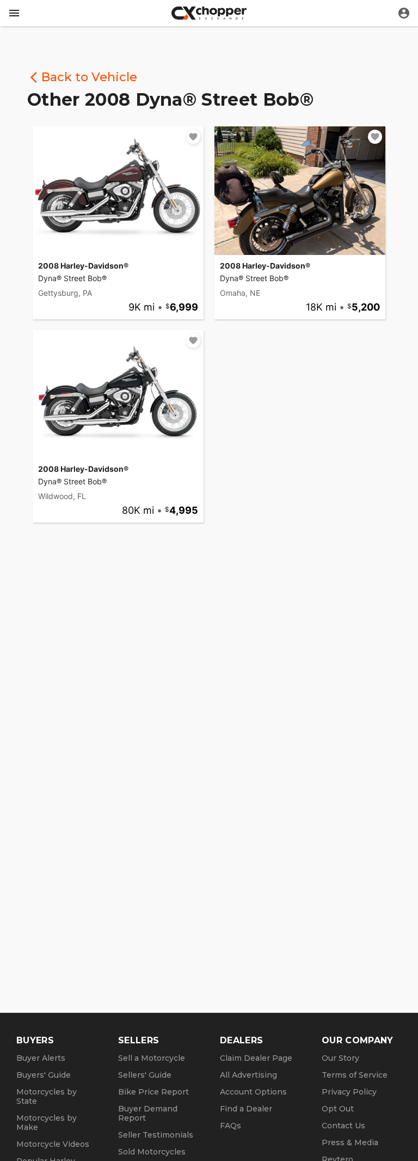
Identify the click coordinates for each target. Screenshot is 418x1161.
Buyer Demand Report (147, 1113)
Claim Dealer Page (256, 1058)
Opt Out (338, 1109)
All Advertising (248, 1075)
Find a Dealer (246, 1109)
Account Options (253, 1092)
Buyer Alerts (40, 1058)
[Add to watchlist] (193, 137)
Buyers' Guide (43, 1075)
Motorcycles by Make (46, 1122)
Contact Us (343, 1125)
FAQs (230, 1125)
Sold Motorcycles (152, 1152)
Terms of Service (355, 1075)
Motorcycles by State (46, 1096)
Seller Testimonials (155, 1135)
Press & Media (350, 1142)
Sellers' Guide (144, 1075)
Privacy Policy (349, 1092)
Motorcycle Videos (52, 1144)
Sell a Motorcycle (151, 1058)
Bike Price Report (153, 1092)
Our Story (340, 1058)
